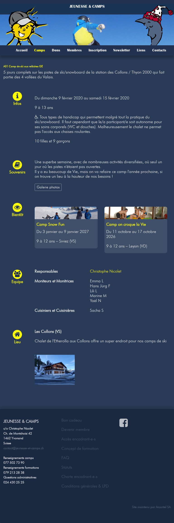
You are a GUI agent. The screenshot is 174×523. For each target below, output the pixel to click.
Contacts (159, 50)
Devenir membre (75, 429)
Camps (39, 50)
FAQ (65, 457)
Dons (56, 50)
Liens (141, 50)
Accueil (21, 50)
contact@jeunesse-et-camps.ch (23, 448)
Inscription (97, 50)
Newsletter (121, 50)
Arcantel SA (163, 507)
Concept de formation (80, 448)
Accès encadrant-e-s (78, 439)
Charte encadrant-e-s (79, 476)
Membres (74, 50)
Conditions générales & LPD (85, 486)
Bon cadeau (71, 420)
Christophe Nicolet (105, 271)
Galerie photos (48, 187)
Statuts (66, 467)
